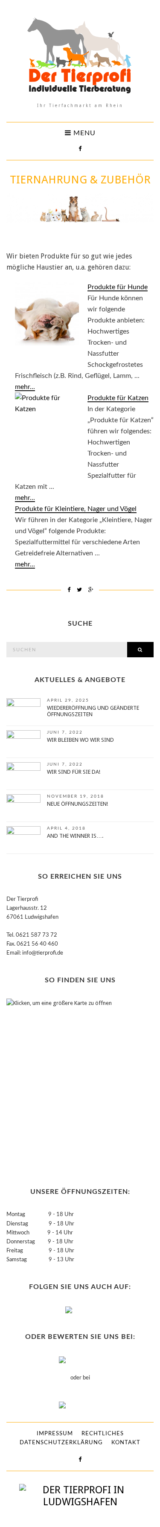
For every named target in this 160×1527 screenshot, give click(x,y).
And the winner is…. (75, 836)
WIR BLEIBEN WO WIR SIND (80, 740)
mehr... (25, 386)
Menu (83, 133)
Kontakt (125, 1443)
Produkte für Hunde (117, 287)
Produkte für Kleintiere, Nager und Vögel (76, 508)
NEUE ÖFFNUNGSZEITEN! (77, 804)
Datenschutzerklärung (61, 1443)
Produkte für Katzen (117, 398)
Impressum (55, 1434)
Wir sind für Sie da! (73, 772)
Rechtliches (102, 1434)
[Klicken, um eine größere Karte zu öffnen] (59, 1083)
